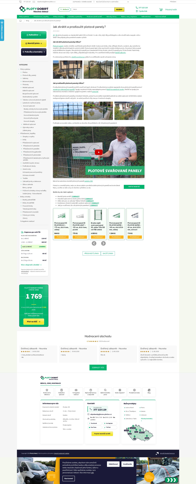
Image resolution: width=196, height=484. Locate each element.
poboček (95, 92)
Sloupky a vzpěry (28, 136)
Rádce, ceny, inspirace (50, 383)
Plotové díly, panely (29, 75)
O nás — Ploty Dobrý (69, 411)
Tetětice (128, 415)
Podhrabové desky (29, 166)
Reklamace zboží (48, 411)
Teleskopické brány (29, 209)
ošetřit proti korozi (78, 57)
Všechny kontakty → (146, 420)
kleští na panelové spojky (115, 89)
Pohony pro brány (29, 215)
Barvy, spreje (27, 187)
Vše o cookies (67, 429)
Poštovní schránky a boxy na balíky (34, 191)
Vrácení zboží (47, 415)
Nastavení (68, 478)
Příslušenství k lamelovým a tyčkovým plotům (36, 159)
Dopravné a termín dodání (82, 2)
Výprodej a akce (28, 127)
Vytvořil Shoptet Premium (167, 453)
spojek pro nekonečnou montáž (64, 89)
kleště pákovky (120, 53)
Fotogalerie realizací (27, 221)
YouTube (93, 427)
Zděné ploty (27, 130)
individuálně (25, 271)
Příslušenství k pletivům (31, 146)
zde (92, 472)
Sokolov (143, 411)
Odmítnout (113, 464)
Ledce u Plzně (130, 408)
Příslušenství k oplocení (31, 143)
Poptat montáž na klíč (102, 434)
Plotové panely (58, 46)
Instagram (109, 423)
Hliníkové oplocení (29, 124)
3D (56, 35)
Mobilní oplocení (28, 87)
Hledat (119, 9)
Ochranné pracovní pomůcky (32, 172)
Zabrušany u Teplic (131, 419)
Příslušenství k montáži (30, 212)
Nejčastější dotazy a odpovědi (107, 2)
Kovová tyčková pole (31, 118)
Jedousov (144, 415)
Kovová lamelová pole (31, 115)
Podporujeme (67, 425)
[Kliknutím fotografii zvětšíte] (67, 69)
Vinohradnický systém (30, 97)
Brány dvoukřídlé (28, 203)
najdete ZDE (88, 181)
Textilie (25, 178)
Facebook (94, 423)
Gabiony (25, 78)
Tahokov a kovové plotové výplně (34, 100)
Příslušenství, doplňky (27, 133)
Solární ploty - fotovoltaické (32, 194)
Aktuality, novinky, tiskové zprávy (71, 420)
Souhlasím (127, 464)
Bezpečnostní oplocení (30, 94)
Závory (25, 218)
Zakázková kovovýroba (50, 427)
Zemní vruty (27, 169)
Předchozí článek (91, 253)
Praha (143, 408)
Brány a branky (25, 197)
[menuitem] (24, 17)
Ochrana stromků (28, 175)
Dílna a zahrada (28, 184)
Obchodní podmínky (49, 419)
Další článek (108, 253)
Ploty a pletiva (25, 69)
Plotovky (26, 84)
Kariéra (65, 415)
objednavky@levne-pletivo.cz (101, 414)
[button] (99, 152)
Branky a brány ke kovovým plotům (36, 109)
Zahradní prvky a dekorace (32, 181)
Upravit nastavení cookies (61, 453)
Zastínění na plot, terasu (31, 163)
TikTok (108, 427)
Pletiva (25, 72)
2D (54, 35)
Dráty (24, 140)
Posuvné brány (28, 206)
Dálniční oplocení (28, 91)
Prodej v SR (66, 407)
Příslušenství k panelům (31, 149)
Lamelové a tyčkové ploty (31, 103)
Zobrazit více (98, 367)
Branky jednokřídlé (29, 200)
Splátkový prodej (48, 423)
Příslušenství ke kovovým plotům (35, 112)
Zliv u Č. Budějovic (131, 411)
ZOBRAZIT (89, 199)
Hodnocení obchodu (98, 336)
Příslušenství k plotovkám (32, 155)
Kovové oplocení (29, 106)
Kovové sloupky (29, 121)
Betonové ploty (28, 81)
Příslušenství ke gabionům (32, 152)
